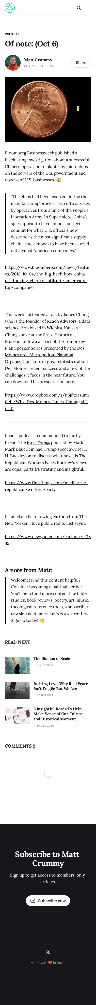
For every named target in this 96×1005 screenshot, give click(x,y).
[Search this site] (78, 8)
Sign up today (24, 620)
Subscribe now (52, 900)
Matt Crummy (38, 60)
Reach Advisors (62, 321)
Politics (12, 34)
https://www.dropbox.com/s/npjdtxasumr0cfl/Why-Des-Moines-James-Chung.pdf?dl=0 (47, 401)
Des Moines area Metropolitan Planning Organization (44, 354)
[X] (48, 952)
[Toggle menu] (88, 8)
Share (81, 62)
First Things (38, 442)
